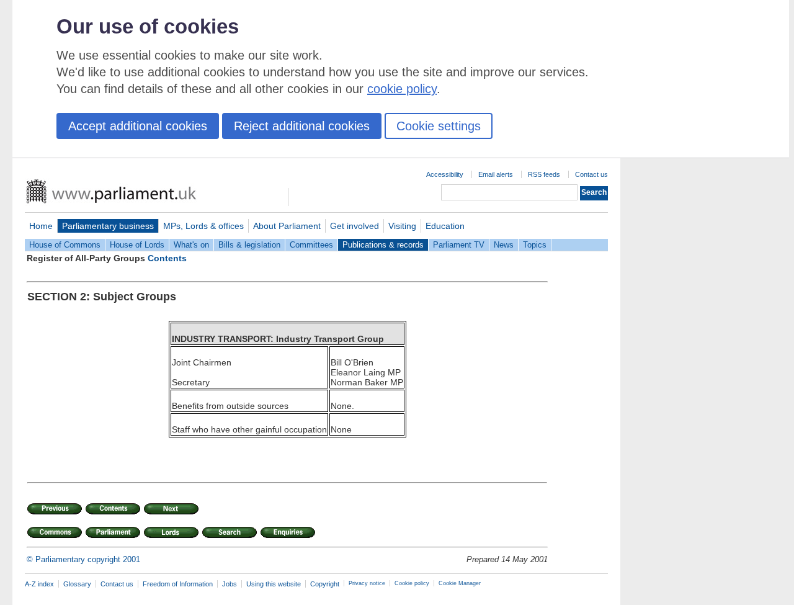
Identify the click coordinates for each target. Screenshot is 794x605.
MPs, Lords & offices (203, 226)
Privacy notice (367, 583)
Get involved (354, 226)
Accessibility (444, 174)
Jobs (229, 584)
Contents (167, 258)
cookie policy (402, 89)
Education (445, 226)
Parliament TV (458, 244)
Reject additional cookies (302, 126)
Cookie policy (412, 583)
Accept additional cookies (137, 126)
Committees (311, 244)
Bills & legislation (249, 244)
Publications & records (383, 244)
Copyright (324, 584)
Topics (534, 244)
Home (41, 226)
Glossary (77, 584)
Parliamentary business (108, 226)
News (504, 244)
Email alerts (495, 174)
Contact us (591, 174)
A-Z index (39, 584)
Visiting (402, 226)
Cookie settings (438, 126)
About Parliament (287, 226)
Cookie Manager (460, 583)
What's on (191, 244)
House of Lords (137, 244)
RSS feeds (544, 174)
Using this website (273, 584)
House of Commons (64, 244)
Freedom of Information (178, 584)
